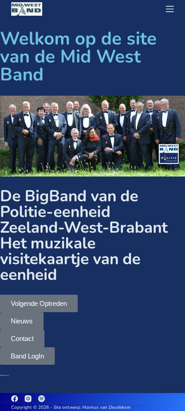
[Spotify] (41, 398)
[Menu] (170, 9)
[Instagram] (28, 398)
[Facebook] (14, 398)
